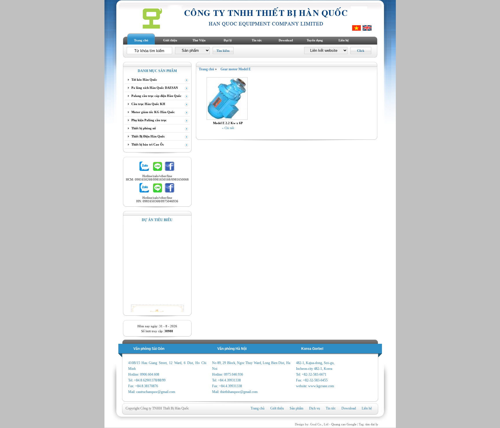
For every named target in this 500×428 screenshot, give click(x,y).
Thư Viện (198, 40)
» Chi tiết (228, 128)
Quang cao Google (343, 424)
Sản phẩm (296, 408)
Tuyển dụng (315, 40)
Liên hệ (344, 40)
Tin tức (257, 40)
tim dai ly (371, 424)
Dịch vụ (314, 408)
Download (286, 40)
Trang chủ (141, 40)
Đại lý (228, 40)
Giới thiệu (170, 40)
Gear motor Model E (235, 69)
